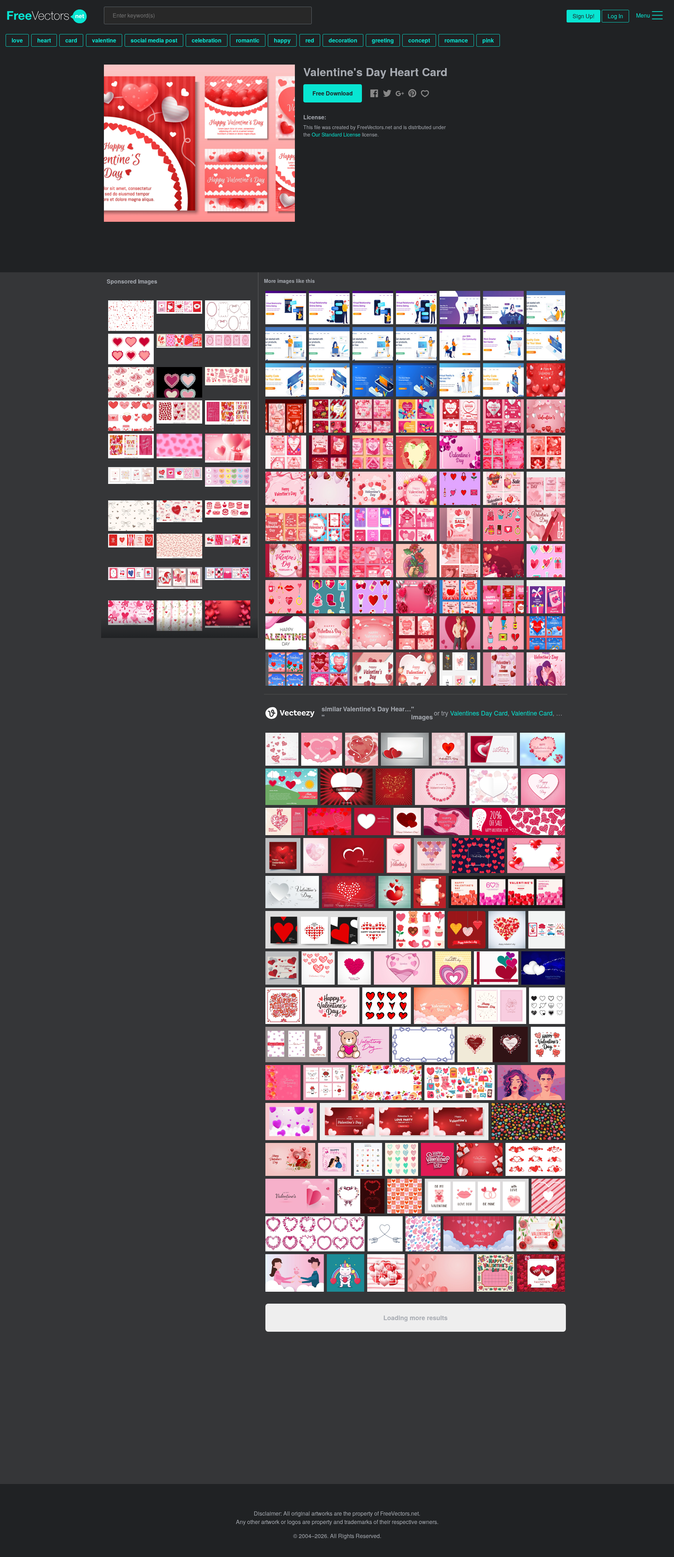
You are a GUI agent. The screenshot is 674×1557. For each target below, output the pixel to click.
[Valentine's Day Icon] (460, 488)
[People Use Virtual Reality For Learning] (460, 380)
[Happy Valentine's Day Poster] (285, 560)
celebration (207, 40)
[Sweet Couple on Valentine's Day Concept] (546, 669)
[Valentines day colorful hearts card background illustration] (281, 749)
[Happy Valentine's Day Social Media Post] (372, 452)
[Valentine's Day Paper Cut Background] (372, 633)
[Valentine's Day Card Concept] (546, 596)
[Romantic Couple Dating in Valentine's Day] (460, 633)
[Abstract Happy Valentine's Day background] (543, 968)
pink (488, 40)
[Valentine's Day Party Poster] (546, 524)
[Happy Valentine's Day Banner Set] (460, 669)
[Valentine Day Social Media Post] (416, 524)
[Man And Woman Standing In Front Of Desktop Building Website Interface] (285, 380)
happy (282, 40)
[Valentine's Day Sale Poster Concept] (460, 524)
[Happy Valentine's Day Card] (416, 416)
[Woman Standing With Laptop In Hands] (416, 343)
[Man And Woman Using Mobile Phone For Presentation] (503, 380)
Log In (615, 16)
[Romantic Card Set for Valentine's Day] (546, 633)
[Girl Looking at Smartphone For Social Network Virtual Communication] (503, 307)
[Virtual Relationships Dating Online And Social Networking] (460, 307)
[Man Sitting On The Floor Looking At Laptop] (546, 307)
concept (419, 40)
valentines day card (479, 712)
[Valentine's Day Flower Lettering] (285, 633)
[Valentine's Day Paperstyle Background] (372, 669)
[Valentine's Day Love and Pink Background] (329, 633)
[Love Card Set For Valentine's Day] (285, 669)
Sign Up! (583, 16)
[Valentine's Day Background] (329, 488)
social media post (154, 40)
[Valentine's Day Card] (285, 452)
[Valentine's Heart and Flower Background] (503, 560)
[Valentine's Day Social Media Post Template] (329, 416)
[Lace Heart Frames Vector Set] (179, 382)
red (309, 40)
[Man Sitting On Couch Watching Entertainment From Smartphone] (372, 380)
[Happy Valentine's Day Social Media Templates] (372, 416)
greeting (383, 40)
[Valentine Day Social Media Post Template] (460, 560)
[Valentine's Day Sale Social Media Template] (416, 633)
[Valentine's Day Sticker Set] (372, 596)
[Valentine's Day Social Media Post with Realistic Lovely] (503, 596)
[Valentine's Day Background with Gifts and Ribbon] (285, 488)
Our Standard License (336, 134)
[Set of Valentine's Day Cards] (503, 452)
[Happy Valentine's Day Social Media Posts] (329, 669)
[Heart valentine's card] (466, 930)
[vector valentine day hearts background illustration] (318, 968)
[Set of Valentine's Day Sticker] (503, 633)
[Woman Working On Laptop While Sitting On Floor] (329, 343)
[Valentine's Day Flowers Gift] (416, 560)
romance (456, 40)
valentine (104, 40)
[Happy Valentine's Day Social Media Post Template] (503, 416)
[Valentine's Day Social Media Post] (329, 560)
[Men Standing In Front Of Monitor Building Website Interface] (329, 380)
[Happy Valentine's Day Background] (546, 416)
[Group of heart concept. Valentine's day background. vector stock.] (507, 930)
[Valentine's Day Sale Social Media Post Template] (460, 416)
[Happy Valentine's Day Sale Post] (503, 488)
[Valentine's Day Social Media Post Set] (329, 524)
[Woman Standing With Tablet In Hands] (372, 343)
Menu (643, 15)
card (71, 40)
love (17, 40)
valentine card (532, 712)
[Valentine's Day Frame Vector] (416, 452)
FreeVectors (47, 16)
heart (44, 40)
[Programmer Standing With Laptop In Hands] (285, 343)
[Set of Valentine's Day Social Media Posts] (546, 452)
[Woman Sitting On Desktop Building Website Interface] (546, 343)
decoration (343, 40)
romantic (247, 40)
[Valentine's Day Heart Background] (546, 380)
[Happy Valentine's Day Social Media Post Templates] (285, 416)
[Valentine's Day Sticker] (546, 560)
